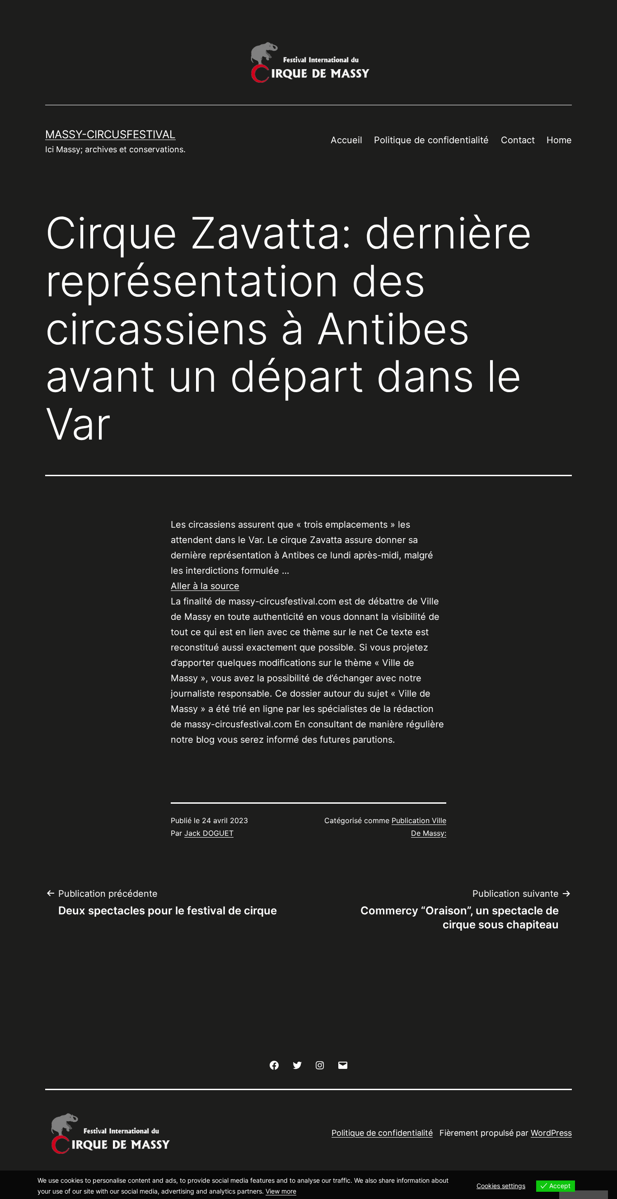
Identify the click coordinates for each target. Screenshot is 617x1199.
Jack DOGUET (209, 833)
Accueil (346, 140)
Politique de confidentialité (431, 140)
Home (559, 140)
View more (281, 1191)
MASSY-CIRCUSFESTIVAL (110, 134)
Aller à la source (205, 586)
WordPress (551, 1133)
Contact (518, 140)
